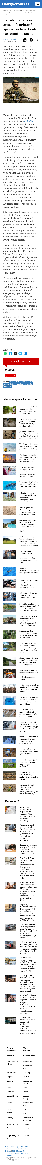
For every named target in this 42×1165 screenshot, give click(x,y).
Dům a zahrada (26, 1049)
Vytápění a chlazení (27, 1082)
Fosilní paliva (28, 1072)
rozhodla (28, 121)
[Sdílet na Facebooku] (31, 40)
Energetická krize (28, 1104)
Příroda (26, 1113)
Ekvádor (17, 382)
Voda (19, 10)
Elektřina (20, 384)
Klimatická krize (27, 1067)
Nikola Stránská (9, 39)
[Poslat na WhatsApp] (25, 40)
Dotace (26, 1109)
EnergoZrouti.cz (9, 10)
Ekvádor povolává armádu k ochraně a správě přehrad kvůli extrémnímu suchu (19, 12)
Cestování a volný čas (28, 1119)
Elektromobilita (29, 1056)
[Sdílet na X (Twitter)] (37, 40)
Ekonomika (12, 1072)
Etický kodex (24, 1146)
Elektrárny (7, 386)
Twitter (8, 1151)
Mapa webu (20, 1151)
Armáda (24, 382)
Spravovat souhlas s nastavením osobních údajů (17, 1154)
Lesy (9, 1087)
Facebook (29, 1149)
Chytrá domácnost (12, 1049)
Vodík (25, 1091)
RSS (13, 1151)
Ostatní (26, 1076)
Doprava (10, 1055)
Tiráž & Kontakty (11, 1146)
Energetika (28, 384)
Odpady (10, 1076)
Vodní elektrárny (9, 384)
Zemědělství (12, 1096)
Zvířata (10, 1081)
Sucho (31, 382)
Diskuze (11, 370)
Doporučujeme (13, 1137)
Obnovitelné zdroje (12, 1063)
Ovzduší (10, 1091)
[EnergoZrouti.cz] (15, 4)
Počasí (9, 1102)
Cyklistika (27, 1124)
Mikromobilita (12, 1126)
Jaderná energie (10, 1111)
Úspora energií (26, 1097)
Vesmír (26, 1135)
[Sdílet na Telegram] (20, 353)
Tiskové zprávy (26, 1130)
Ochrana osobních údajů (14, 1149)
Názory (10, 1117)
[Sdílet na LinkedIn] (25, 353)
